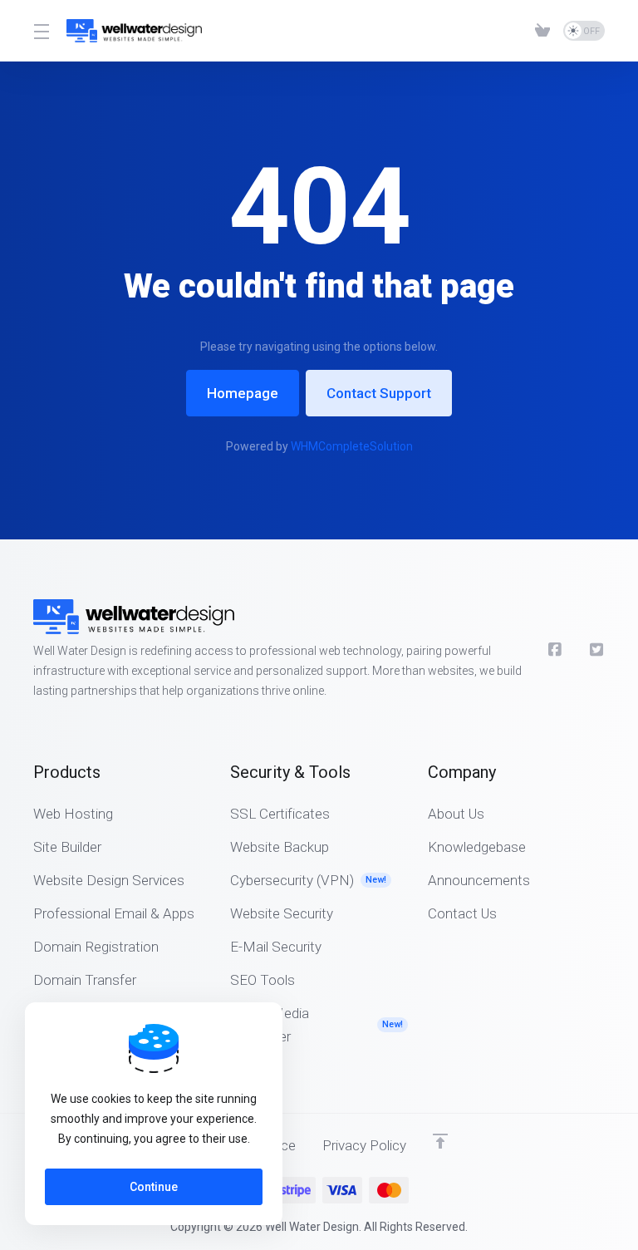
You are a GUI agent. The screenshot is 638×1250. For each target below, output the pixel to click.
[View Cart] (542, 31)
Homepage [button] (242, 393)
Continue (154, 1186)
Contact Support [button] (378, 393)
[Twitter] (597, 650)
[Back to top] (440, 1141)
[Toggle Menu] (40, 31)
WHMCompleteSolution (352, 446)
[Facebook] (556, 650)
